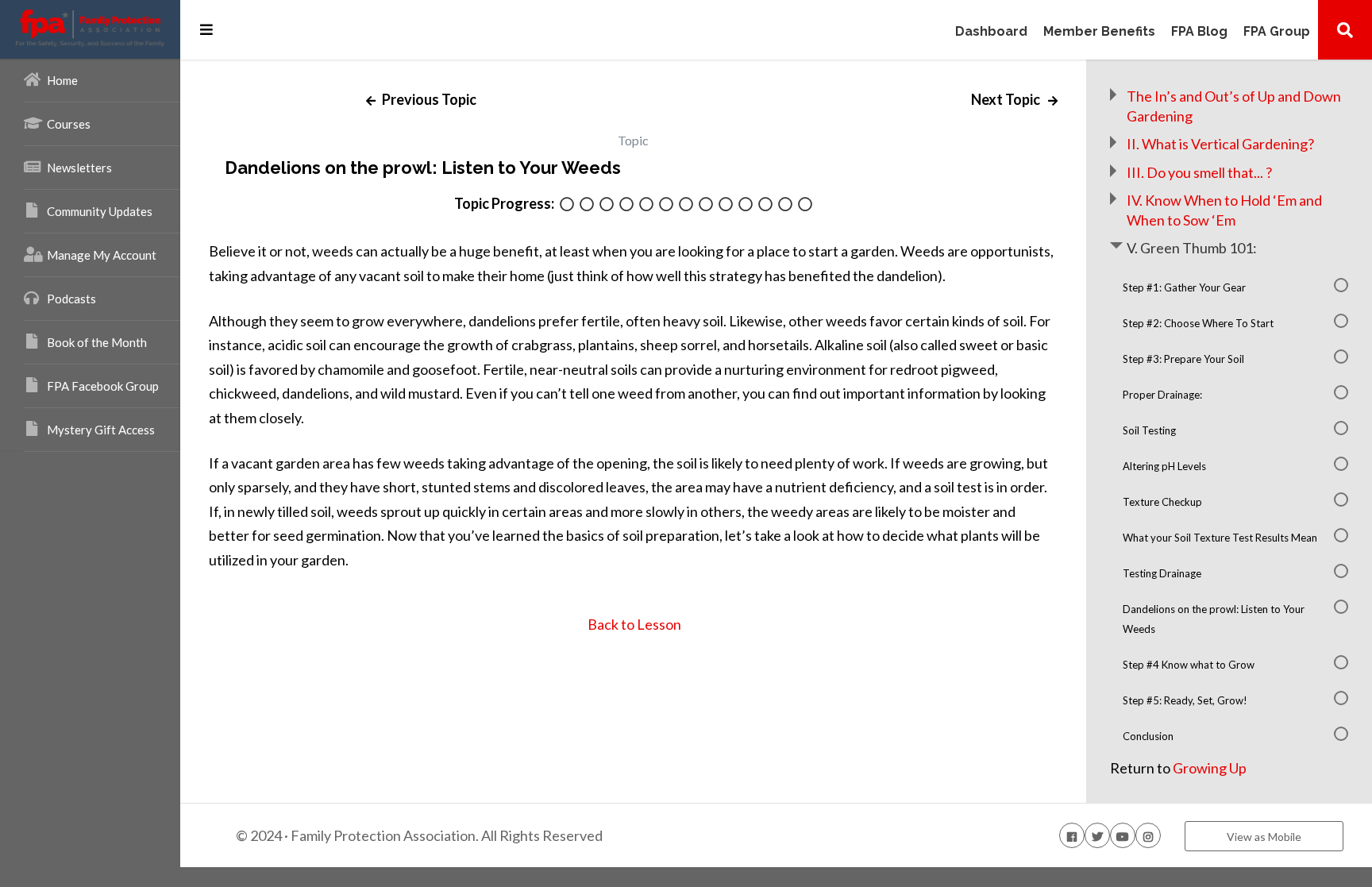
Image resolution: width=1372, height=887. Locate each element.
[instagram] (1148, 835)
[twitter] (1097, 835)
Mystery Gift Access (101, 429)
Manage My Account (101, 255)
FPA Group (1276, 32)
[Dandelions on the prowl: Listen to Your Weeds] (745, 205)
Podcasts (71, 298)
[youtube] (1122, 835)
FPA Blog (1199, 32)
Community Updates (99, 211)
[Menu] (206, 29)
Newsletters (79, 167)
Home (62, 80)
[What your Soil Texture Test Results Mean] (706, 205)
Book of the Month (97, 342)
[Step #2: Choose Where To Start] (587, 205)
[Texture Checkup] (686, 205)
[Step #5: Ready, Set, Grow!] (785, 205)
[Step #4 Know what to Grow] (765, 205)
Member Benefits (1099, 32)
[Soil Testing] (646, 205)
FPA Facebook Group (103, 386)
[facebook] (1072, 835)
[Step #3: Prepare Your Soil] (606, 205)
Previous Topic (428, 99)
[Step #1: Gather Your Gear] (567, 205)
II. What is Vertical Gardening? (1220, 143)
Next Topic (1006, 99)
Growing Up (1210, 768)
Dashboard (991, 32)
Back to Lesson (633, 624)
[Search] (1345, 29)
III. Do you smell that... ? (1199, 172)
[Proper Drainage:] (626, 205)
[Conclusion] (805, 205)
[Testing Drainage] (726, 205)
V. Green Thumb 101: (1192, 247)
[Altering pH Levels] (666, 205)
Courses (69, 124)
